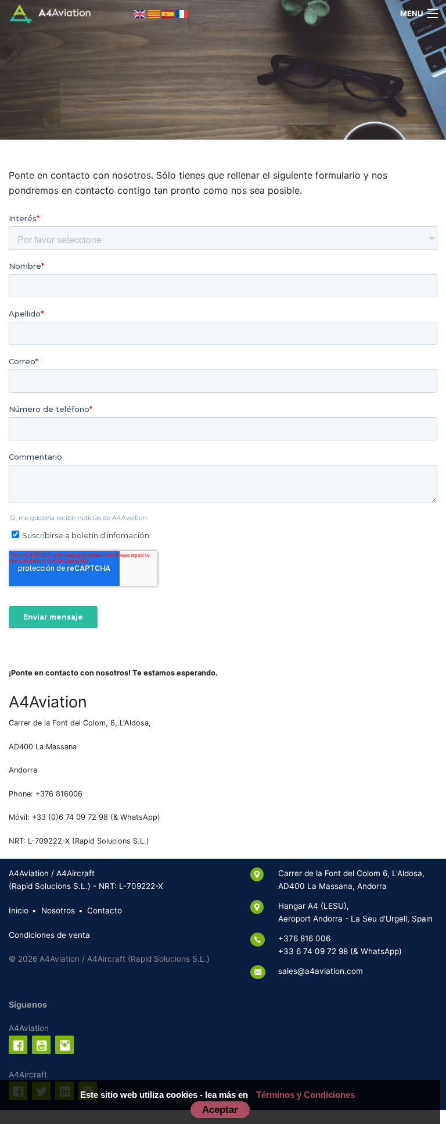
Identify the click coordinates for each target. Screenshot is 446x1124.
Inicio (18, 910)
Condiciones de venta (49, 935)
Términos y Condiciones (305, 1095)
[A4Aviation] (50, 13)
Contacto (104, 910)
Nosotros (58, 910)
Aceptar (220, 1109)
